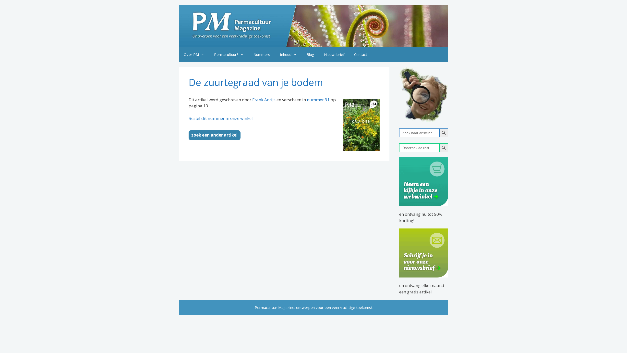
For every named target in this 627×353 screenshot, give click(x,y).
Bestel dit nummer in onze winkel (221, 118)
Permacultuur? (226, 54)
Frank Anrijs (264, 99)
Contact (360, 54)
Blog (310, 54)
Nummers (261, 54)
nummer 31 (318, 99)
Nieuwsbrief (334, 54)
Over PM (191, 54)
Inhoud (285, 54)
